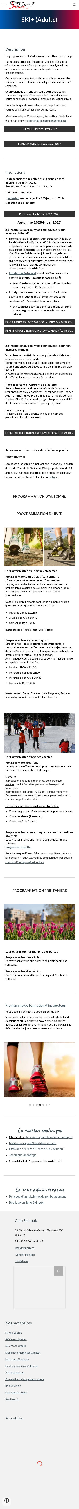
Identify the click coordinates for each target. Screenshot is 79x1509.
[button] (4, 5)
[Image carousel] (39, 1074)
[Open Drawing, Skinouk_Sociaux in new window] (58, 1271)
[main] (39, 19)
